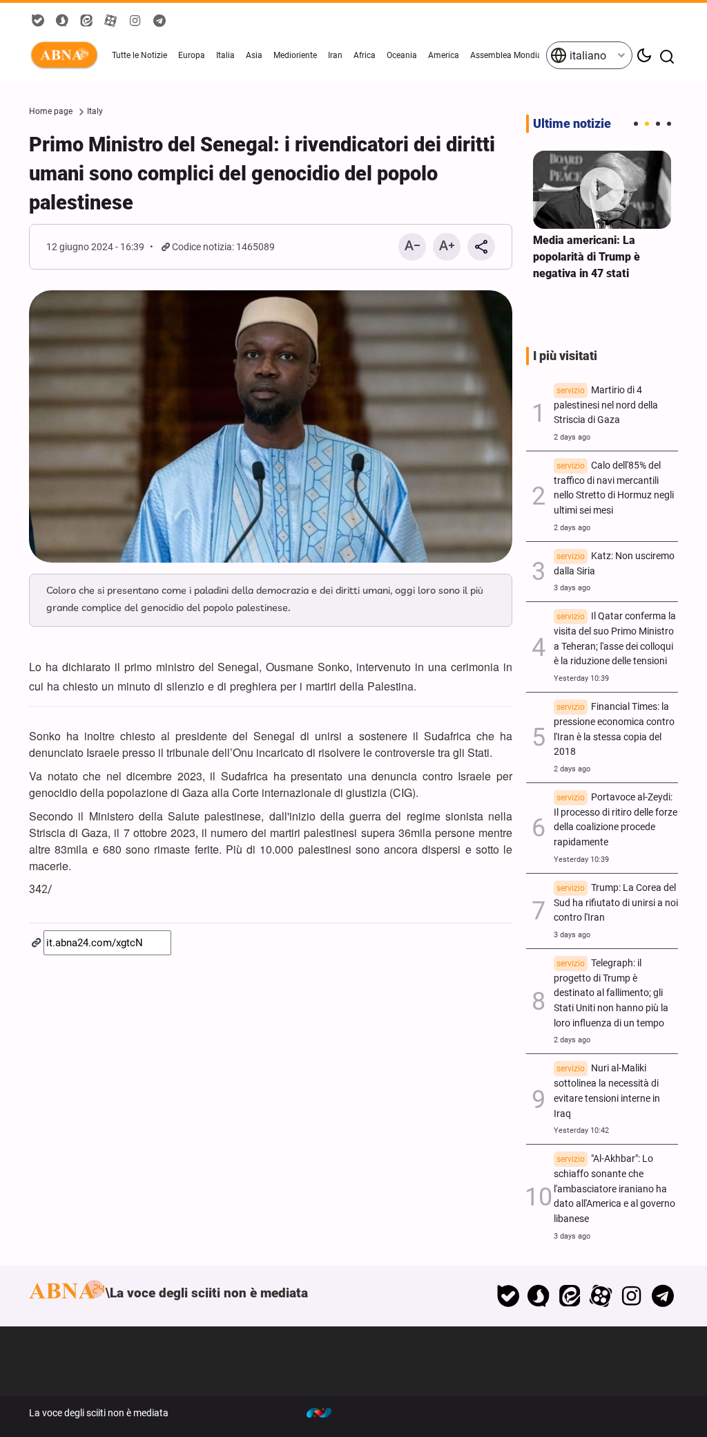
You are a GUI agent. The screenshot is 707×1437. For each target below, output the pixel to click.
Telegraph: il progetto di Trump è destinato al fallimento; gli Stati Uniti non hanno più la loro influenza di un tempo (611, 993)
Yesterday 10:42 (581, 1130)
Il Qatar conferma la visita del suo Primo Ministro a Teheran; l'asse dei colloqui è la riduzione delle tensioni (615, 638)
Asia (254, 55)
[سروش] (538, 1296)
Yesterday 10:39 (581, 678)
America (443, 55)
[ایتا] (569, 1296)
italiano (586, 55)
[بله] (507, 1296)
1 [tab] (636, 124)
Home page (50, 111)
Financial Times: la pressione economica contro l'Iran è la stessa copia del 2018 (614, 729)
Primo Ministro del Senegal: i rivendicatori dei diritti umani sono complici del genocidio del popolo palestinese (262, 173)
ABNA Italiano (67, 55)
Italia (225, 55)
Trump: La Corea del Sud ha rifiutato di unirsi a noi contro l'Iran (616, 903)
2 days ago (572, 437)
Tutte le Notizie (139, 55)
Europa (191, 55)
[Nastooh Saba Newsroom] (326, 1413)
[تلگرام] (662, 1296)
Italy (95, 111)
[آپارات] (601, 1296)
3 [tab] (658, 124)
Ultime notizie (572, 124)
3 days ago (572, 587)
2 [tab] (647, 124)
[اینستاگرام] (631, 1296)
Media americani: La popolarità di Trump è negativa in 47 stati (586, 257)
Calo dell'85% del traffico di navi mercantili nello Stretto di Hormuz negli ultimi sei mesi (614, 488)
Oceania (402, 55)
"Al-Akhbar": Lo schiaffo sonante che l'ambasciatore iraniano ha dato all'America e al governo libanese (614, 1189)
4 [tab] (669, 124)
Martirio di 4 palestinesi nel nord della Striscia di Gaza (606, 405)
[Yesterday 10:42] (602, 190)
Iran (335, 55)
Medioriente (295, 55)
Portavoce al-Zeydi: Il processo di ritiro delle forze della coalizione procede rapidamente (615, 819)
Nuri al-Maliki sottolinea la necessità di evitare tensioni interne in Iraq (607, 1090)
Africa (365, 55)
